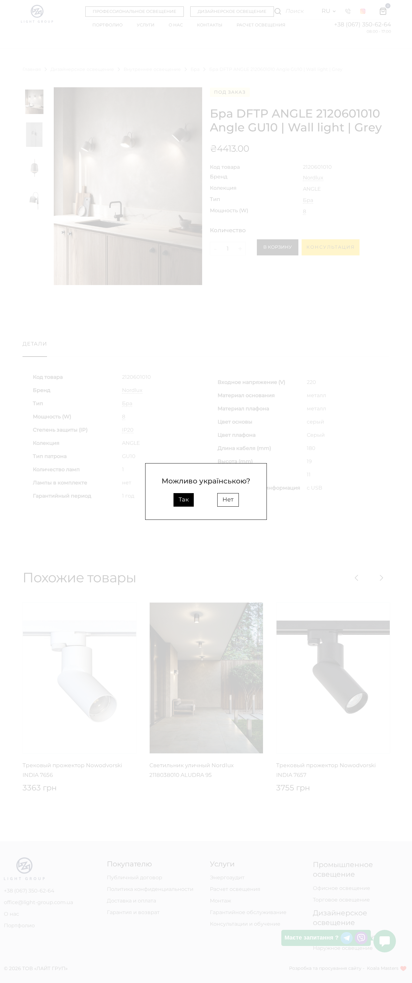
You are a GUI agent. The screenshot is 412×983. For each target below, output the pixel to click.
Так (184, 499)
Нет (228, 499)
